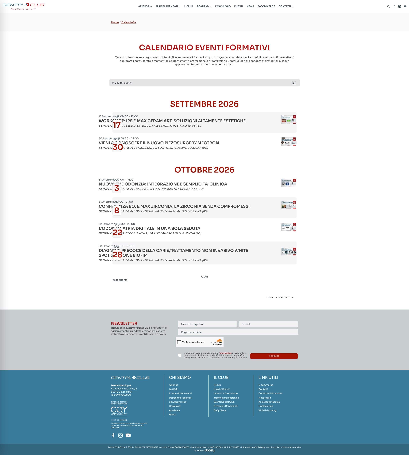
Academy (174, 410)
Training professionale (226, 397)
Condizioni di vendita (270, 393)
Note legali (265, 397)
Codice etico (266, 406)
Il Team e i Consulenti (226, 406)
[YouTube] (405, 6)
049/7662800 (123, 394)
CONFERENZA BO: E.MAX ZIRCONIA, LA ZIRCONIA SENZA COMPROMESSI (174, 206)
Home (115, 22)
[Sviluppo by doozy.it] (209, 450)
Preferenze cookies (291, 447)
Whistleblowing (267, 410)
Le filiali (173, 389)
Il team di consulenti (180, 393)
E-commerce (266, 6)
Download (223, 6)
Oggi (204, 276)
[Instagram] (399, 6)
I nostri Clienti (222, 389)
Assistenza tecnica (269, 401)
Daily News (220, 410)
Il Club (188, 6)
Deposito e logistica (180, 397)
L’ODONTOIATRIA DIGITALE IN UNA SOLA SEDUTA (149, 228)
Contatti (263, 389)
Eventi (238, 6)
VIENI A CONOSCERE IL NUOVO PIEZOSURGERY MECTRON (159, 143)
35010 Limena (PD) (121, 391)
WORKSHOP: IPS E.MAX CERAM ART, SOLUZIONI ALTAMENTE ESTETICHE (172, 121)
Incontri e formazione (226, 393)
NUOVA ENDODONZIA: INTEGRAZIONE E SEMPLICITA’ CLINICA (163, 184)
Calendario (128, 22)
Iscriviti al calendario (278, 297)
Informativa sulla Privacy (253, 447)
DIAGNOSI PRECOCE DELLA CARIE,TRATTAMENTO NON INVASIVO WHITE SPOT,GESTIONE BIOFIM (173, 253)
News (250, 6)
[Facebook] (394, 6)
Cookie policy (274, 447)
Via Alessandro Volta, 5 (124, 388)
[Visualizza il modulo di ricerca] (388, 6)
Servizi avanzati (177, 401)
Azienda (173, 384)
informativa (225, 353)
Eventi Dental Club (224, 401)
